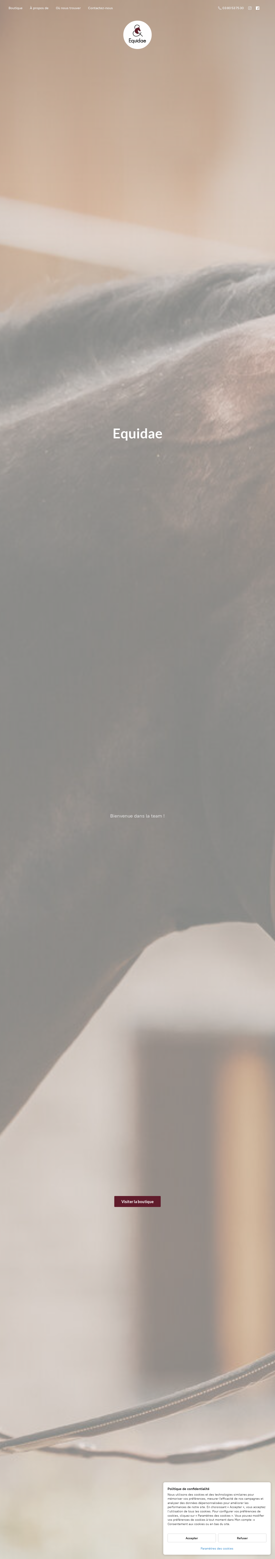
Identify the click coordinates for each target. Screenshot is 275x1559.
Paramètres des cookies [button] (217, 1548)
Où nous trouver (68, 8)
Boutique (16, 8)
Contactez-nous (100, 8)
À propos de (39, 8)
